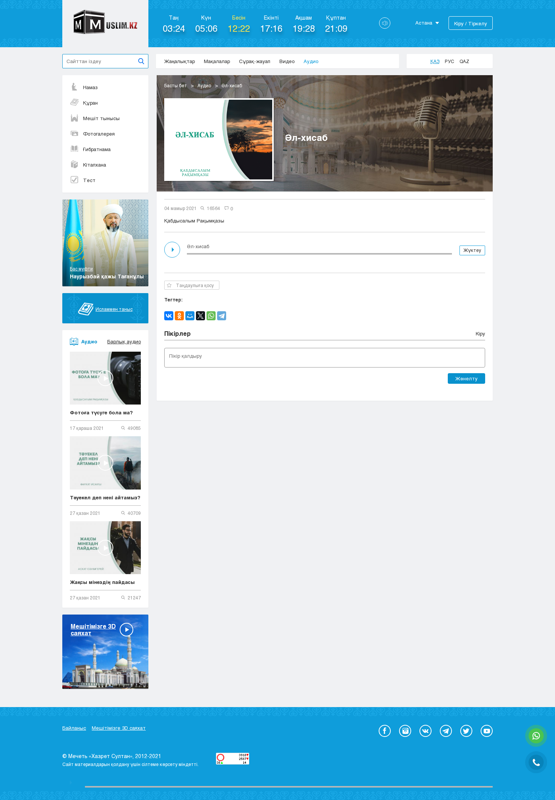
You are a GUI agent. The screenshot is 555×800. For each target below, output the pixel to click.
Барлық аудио (124, 341)
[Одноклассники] (179, 315)
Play (173, 249)
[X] (200, 315)
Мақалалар (217, 61)
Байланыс (74, 728)
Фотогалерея (99, 134)
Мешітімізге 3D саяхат (119, 728)
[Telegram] (221, 315)
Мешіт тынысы (101, 118)
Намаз (90, 87)
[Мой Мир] (189, 315)
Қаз (434, 61)
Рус (449, 61)
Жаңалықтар (179, 61)
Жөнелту (466, 378)
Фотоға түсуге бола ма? (101, 412)
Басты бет (175, 85)
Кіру (480, 334)
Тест (89, 180)
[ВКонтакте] (168, 315)
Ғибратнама (97, 149)
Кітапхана (94, 165)
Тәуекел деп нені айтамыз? (105, 497)
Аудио (311, 61)
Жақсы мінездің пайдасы (102, 582)
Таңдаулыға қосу (195, 285)
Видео (286, 61)
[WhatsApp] (211, 315)
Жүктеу (472, 250)
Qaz (464, 61)
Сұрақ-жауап (254, 61)
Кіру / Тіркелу (470, 23)
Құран (90, 103)
